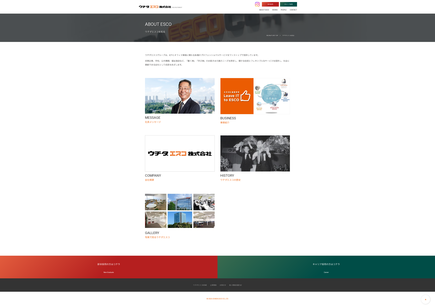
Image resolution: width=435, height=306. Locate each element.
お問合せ (223, 285)
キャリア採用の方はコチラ (326, 268)
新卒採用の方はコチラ (108, 268)
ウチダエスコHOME (200, 285)
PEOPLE (284, 10)
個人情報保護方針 (235, 285)
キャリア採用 (288, 4)
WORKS (275, 10)
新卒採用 (270, 4)
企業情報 (213, 285)
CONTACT (293, 10)
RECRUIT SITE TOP (272, 35)
